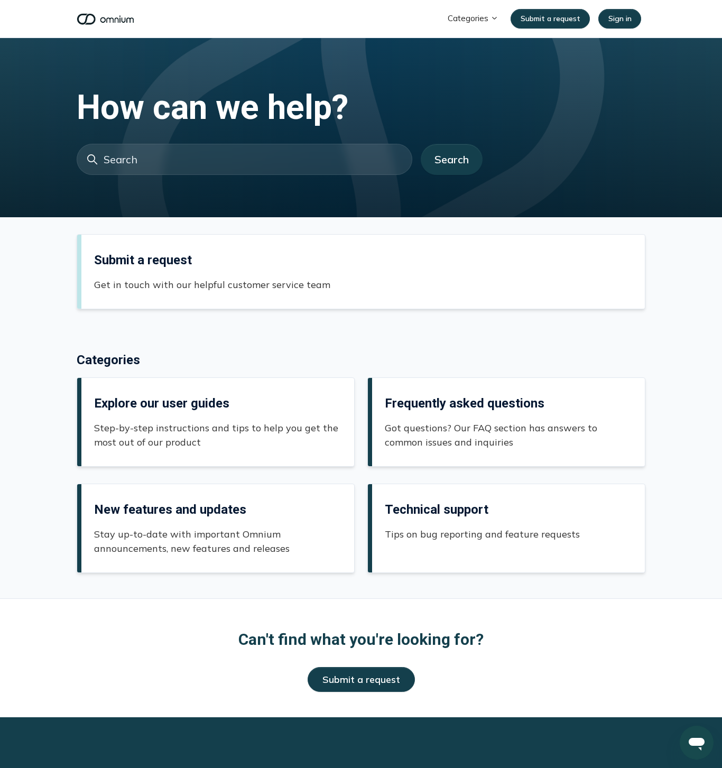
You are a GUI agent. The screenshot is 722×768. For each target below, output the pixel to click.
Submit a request (550, 18)
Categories (469, 18)
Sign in (620, 18)
